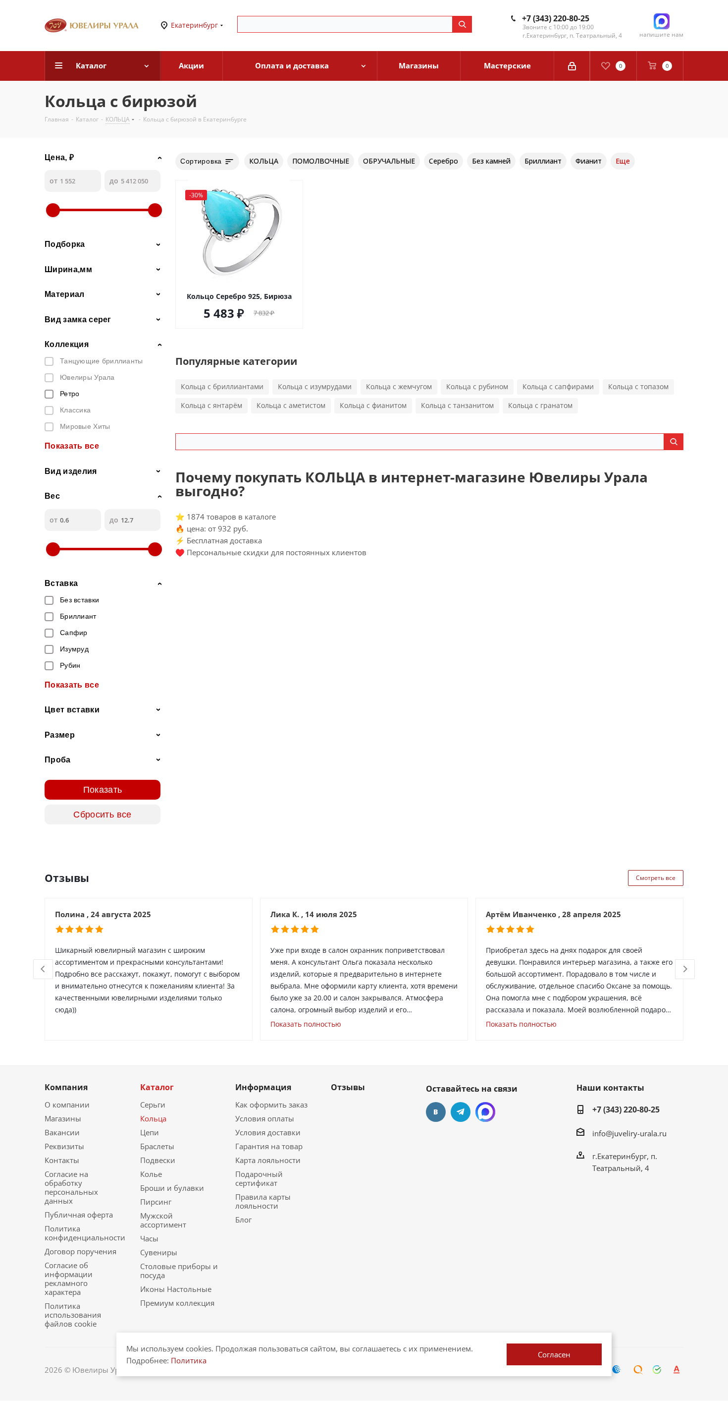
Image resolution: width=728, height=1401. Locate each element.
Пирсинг (155, 1202)
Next (685, 969)
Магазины (63, 1118)
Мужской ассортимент (163, 1220)
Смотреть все (656, 878)
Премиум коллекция (177, 1303)
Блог (243, 1220)
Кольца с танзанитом (457, 405)
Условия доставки (268, 1132)
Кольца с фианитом (373, 405)
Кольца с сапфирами (558, 386)
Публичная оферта (79, 1215)
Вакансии (62, 1132)
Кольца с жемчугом (399, 386)
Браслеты (157, 1146)
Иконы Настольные (175, 1289)
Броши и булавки (172, 1188)
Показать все (72, 446)
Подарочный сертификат (259, 1178)
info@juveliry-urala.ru (629, 1133)
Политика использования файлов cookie (73, 1315)
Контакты (62, 1160)
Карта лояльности (268, 1160)
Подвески (157, 1160)
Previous (43, 969)
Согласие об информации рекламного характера (69, 1278)
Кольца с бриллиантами (222, 386)
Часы (149, 1238)
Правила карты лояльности (263, 1201)
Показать (102, 790)
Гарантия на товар (269, 1146)
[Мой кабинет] (572, 66)
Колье (151, 1174)
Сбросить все (102, 814)
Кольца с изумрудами (315, 386)
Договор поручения (80, 1251)
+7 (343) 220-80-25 (555, 18)
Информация (263, 1087)
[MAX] (485, 1112)
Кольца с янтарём (211, 405)
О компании (67, 1104)
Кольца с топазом (638, 386)
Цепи (149, 1132)
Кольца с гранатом (540, 405)
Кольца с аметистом (291, 405)
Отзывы (348, 1087)
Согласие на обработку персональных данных (71, 1187)
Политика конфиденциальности (85, 1233)
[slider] (53, 210)
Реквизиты (64, 1146)
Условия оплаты (264, 1118)
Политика (189, 1360)
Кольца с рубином (477, 386)
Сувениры (158, 1252)
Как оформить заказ (271, 1104)
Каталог (157, 1087)
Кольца (153, 1118)
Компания (66, 1087)
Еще (623, 161)
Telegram (460, 1112)
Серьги (152, 1104)
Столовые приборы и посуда (179, 1270)
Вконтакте (436, 1112)
